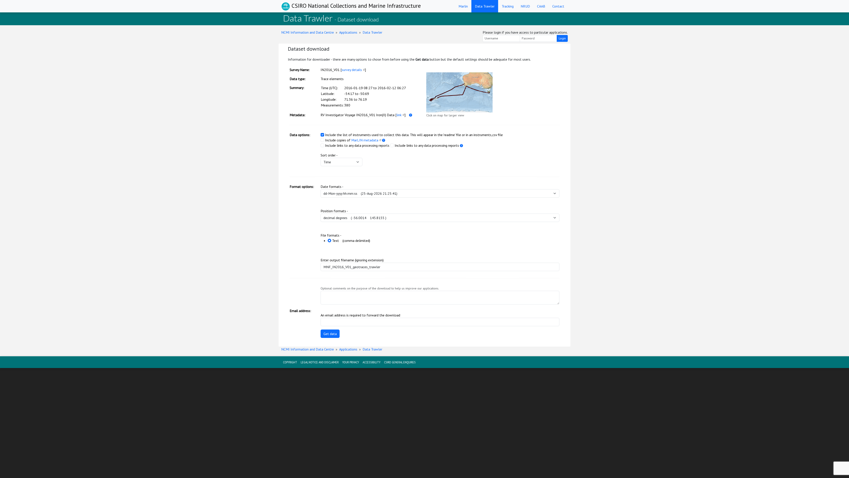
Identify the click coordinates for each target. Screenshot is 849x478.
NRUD (525, 6)
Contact (558, 6)
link (399, 115)
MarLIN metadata (364, 140)
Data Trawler (485, 6)
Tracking (508, 6)
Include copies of (337, 140)
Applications (348, 32)
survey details (352, 69)
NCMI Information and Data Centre (307, 32)
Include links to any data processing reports (357, 145)
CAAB (541, 6)
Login (562, 38)
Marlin (463, 6)
